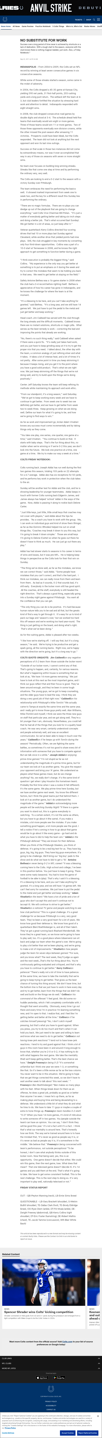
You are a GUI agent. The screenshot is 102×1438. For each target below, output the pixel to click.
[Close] (98, 1416)
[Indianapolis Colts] (51, 1389)
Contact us (51, 1409)
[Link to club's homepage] (5, 19)
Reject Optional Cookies (87, 1433)
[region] (51, 1425)
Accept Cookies (68, 1433)
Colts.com (67, 1341)
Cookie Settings (8, 1433)
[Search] (94, 19)
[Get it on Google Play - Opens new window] (59, 1379)
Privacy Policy (51, 1401)
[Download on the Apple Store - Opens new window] (42, 1378)
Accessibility (51, 1405)
